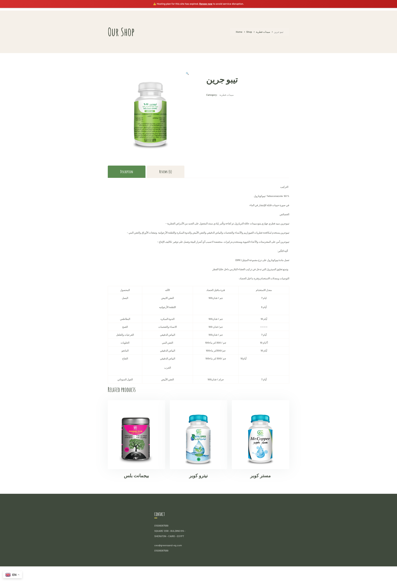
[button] (187, 74)
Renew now (205, 3)
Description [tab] (126, 171)
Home (239, 31)
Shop (249, 31)
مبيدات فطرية (263, 31)
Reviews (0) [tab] (165, 171)
